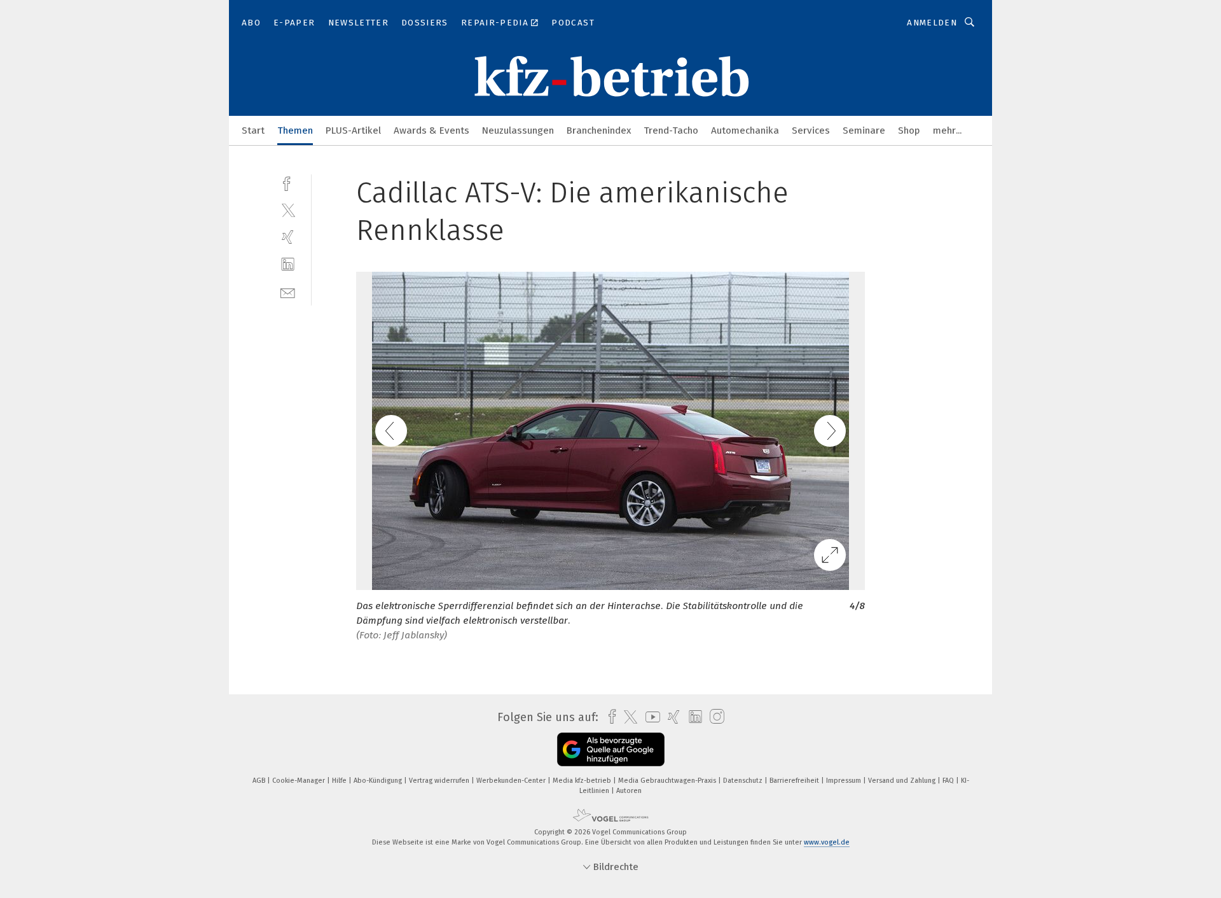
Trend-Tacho (671, 130)
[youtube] (649, 717)
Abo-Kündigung (379, 780)
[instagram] (713, 717)
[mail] (288, 292)
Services (811, 130)
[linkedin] (288, 264)
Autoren (629, 791)
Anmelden (932, 22)
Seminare (864, 130)
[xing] (288, 237)
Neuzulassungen (518, 130)
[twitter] (288, 210)
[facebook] (288, 182)
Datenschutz (743, 780)
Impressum (844, 780)
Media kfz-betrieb (583, 780)
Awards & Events (431, 130)
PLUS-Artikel (353, 130)
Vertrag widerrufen (440, 780)
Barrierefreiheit (795, 780)
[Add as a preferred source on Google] (611, 749)
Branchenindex (599, 130)
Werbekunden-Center (512, 780)
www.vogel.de (827, 842)
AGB (259, 780)
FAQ (949, 780)
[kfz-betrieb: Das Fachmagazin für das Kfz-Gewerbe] (253, 129)
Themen (295, 130)
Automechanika (745, 130)
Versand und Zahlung (902, 780)
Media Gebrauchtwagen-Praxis (668, 780)
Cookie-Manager (299, 780)
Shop (909, 130)
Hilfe (340, 780)
